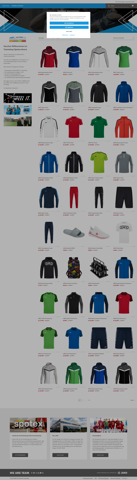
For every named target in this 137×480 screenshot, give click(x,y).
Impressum (72, 35)
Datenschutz (65, 35)
